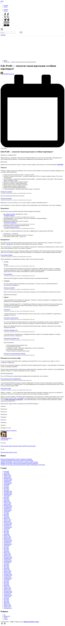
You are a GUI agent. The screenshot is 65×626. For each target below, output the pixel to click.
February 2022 (7, 537)
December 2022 (8, 522)
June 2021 (6, 548)
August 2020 (7, 562)
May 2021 (6, 549)
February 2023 (7, 519)
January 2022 (7, 538)
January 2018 (7, 606)
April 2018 (6, 602)
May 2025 (6, 488)
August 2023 (7, 511)
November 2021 (8, 541)
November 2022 (8, 524)
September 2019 (8, 578)
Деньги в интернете (11, 430)
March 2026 (7, 474)
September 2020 (8, 561)
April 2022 (6, 534)
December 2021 (8, 539)
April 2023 (6, 517)
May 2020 (6, 566)
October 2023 (7, 508)
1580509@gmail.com (6, 438)
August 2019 (7, 579)
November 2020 (8, 558)
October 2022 (7, 525)
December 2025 (8, 478)
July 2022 (6, 529)
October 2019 (7, 576)
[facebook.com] (6, 15)
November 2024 (8, 492)
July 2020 (6, 564)
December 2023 (8, 505)
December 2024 (8, 491)
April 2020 (6, 568)
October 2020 (7, 559)
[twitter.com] (6, 18)
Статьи (6, 619)
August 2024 (7, 495)
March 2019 (7, 586)
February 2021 (7, 554)
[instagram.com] (6, 23)
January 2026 (7, 477)
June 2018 (6, 599)
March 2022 (7, 535)
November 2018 (8, 592)
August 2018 (7, 596)
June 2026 (6, 471)
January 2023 (7, 521)
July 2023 (6, 512)
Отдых (5, 617)
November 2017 (8, 608)
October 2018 (7, 594)
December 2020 (8, 557)
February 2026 (7, 475)
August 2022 (7, 528)
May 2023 (6, 515)
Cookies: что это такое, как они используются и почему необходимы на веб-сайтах (23, 464)
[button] (17, 32)
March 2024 (7, 501)
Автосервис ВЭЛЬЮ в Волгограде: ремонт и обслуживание (17, 460)
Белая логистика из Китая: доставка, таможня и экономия (16, 459)
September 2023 (8, 510)
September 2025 (8, 482)
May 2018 (6, 601)
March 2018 (7, 603)
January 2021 (7, 555)
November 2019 (8, 575)
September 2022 (8, 527)
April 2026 (6, 473)
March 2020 (7, 569)
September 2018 (8, 595)
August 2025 (7, 484)
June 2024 (6, 497)
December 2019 (8, 574)
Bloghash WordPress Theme (31, 621)
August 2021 (7, 545)
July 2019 (6, 581)
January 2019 (7, 589)
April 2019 (6, 585)
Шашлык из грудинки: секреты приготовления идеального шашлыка (19, 463)
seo (4, 614)
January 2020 (7, 572)
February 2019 (7, 588)
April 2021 (6, 551)
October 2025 (7, 481)
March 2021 (7, 552)
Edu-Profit (9, 244)
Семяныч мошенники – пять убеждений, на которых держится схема (19, 462)
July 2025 (6, 485)
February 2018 (7, 605)
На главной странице (9, 214)
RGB (2, 1)
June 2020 (6, 565)
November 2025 (8, 480)
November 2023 (8, 507)
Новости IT (7, 616)
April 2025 (6, 490)
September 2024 (8, 494)
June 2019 (6, 582)
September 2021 (8, 544)
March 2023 (7, 518)
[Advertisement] (32, 47)
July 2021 (6, 547)
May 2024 (6, 498)
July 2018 (6, 598)
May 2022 (6, 532)
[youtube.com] (6, 26)
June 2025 (6, 487)
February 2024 (7, 502)
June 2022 (6, 531)
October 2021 (7, 542)
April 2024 (6, 500)
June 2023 (6, 514)
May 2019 (6, 584)
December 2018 (8, 591)
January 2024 (7, 504)
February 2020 (7, 571)
